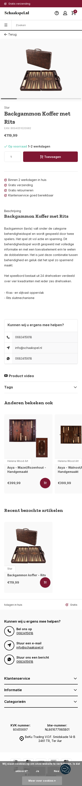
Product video (21, 376)
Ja (37, 771)
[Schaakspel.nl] (16, 13)
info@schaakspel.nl (28, 348)
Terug (12, 34)
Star (7, 107)
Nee (56, 771)
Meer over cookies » (42, 780)
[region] (65, 769)
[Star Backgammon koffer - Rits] (28, 546)
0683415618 (23, 337)
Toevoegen (52, 157)
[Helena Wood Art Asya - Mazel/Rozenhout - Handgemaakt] (28, 438)
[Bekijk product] (45, 483)
